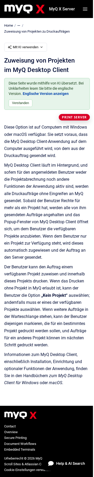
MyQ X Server (62, 9)
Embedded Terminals (19, 449)
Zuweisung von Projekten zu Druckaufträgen (37, 31)
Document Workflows (20, 444)
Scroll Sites (12, 464)
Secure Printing (15, 438)
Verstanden (20, 103)
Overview (11, 432)
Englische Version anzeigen (46, 94)
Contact (10, 426)
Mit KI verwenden (25, 47)
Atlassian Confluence (40, 464)
